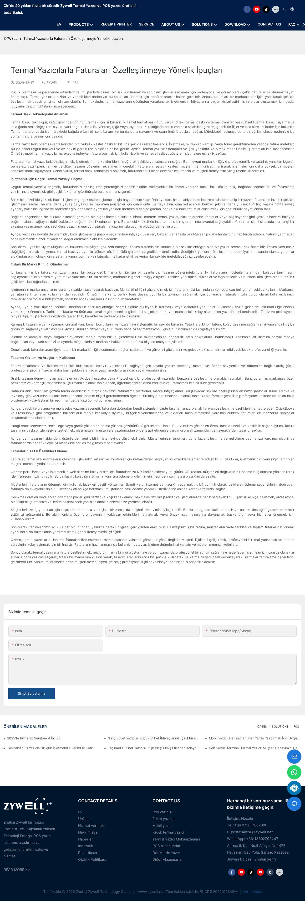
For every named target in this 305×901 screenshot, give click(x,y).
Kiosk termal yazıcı (168, 832)
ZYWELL (10, 38)
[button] (303, 24)
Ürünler (84, 818)
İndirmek (85, 846)
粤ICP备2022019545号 (219, 891)
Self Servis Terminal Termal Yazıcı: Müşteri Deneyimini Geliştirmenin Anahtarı (255, 748)
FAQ (296, 726)
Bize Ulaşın (87, 852)
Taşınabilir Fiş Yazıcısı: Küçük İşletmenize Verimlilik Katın (50, 748)
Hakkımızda (87, 832)
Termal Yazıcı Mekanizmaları (176, 839)
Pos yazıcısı (162, 812)
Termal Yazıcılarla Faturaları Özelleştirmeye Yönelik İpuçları (73, 38)
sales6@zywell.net (257, 832)
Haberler (85, 839)
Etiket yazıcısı (163, 818)
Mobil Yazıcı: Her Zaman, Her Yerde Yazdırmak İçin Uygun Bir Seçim (255, 738)
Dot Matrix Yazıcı (166, 852)
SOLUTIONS (280, 726)
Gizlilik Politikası (92, 859)
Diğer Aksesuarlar (167, 859)
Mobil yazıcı (162, 825)
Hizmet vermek (91, 825)
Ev (80, 812)
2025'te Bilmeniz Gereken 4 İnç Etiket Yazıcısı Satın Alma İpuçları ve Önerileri (36, 738)
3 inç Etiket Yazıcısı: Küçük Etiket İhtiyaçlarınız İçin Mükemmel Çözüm (154, 738)
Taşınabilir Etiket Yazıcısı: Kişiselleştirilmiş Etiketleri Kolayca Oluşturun (154, 748)
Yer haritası (252, 891)
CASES (262, 726)
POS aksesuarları (166, 846)
